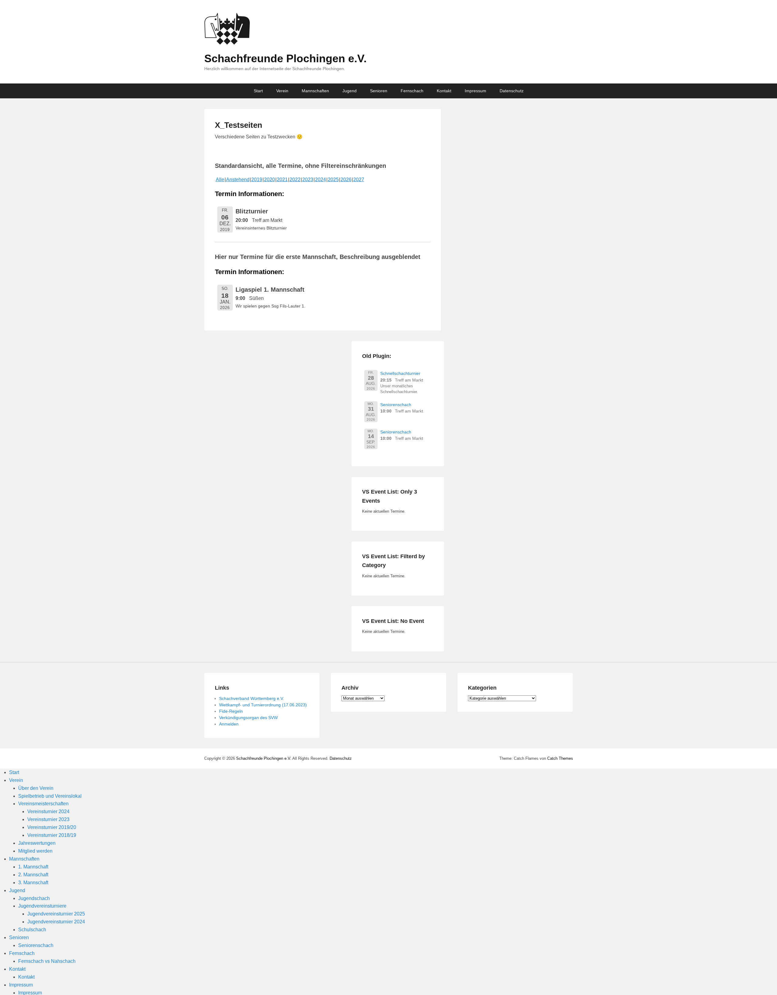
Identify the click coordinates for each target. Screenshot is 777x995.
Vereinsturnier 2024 (48, 811)
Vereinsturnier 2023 (48, 819)
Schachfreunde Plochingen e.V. (285, 58)
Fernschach (412, 90)
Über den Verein (35, 788)
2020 (269, 179)
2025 (333, 179)
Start (258, 90)
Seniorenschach (395, 404)
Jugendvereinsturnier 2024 (56, 921)
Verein (282, 90)
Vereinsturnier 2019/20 (51, 827)
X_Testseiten (238, 125)
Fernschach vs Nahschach (47, 961)
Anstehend (237, 179)
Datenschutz (512, 90)
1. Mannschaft (33, 866)
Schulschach (32, 929)
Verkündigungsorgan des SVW (248, 717)
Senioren (378, 90)
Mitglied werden (35, 851)
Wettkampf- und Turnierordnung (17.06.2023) (263, 704)
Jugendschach (34, 898)
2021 (282, 179)
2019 (256, 179)
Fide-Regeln (231, 711)
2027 (358, 179)
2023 (307, 179)
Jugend (349, 90)
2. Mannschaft (33, 874)
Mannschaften (315, 90)
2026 (346, 179)
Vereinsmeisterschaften (43, 803)
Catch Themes (560, 758)
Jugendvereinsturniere (42, 905)
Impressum (475, 90)
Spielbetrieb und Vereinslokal (50, 796)
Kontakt (444, 90)
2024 (320, 179)
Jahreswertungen (37, 843)
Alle (220, 179)
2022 (295, 179)
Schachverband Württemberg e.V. (251, 698)
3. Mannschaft (33, 882)
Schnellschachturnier (400, 373)
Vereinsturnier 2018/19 (51, 835)
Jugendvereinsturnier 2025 (56, 913)
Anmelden (229, 724)
